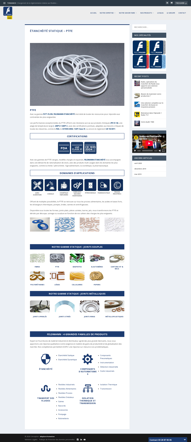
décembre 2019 (140, 169)
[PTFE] (40, 231)
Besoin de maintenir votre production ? (151, 95)
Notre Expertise (107, 13)
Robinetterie (63, 418)
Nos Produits (146, 13)
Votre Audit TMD (147, 122)
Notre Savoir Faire (127, 13)
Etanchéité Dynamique (67, 359)
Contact (182, 13)
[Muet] (160, 151)
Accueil (93, 13)
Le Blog (160, 13)
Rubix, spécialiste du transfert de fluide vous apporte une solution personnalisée (150, 85)
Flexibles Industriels (66, 384)
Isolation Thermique (108, 384)
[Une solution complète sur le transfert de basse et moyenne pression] (137, 104)
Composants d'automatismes (88, 371)
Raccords (62, 406)
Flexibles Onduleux (66, 397)
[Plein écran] (163, 151)
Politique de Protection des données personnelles (57, 439)
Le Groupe (171, 13)
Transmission (106, 389)
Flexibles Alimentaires (67, 389)
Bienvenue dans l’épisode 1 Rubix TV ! (151, 114)
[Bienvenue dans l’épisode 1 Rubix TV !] (137, 114)
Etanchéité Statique (66, 355)
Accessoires (63, 410)
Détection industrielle (109, 367)
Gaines (61, 401)
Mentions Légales (31, 439)
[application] (149, 143)
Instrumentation (107, 362)
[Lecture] (135, 151)
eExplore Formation (47, 436)
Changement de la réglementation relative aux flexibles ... (37, 3)
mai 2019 (137, 174)
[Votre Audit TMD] (137, 123)
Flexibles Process (65, 393)
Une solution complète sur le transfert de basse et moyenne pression (152, 105)
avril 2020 (138, 163)
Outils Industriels (107, 371)
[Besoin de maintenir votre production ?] (137, 95)
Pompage (62, 414)
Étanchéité (45, 369)
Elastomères (97, 267)
